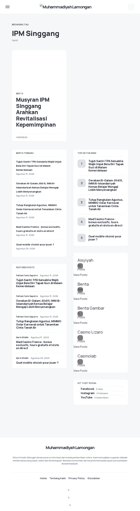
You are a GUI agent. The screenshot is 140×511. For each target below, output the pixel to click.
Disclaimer (94, 478)
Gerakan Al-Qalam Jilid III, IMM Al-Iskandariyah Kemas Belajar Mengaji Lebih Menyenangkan (37, 187)
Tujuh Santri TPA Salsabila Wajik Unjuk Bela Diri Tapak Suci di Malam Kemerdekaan (38, 165)
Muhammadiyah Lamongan (70, 447)
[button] (7, 7)
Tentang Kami (58, 478)
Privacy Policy (76, 478)
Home (43, 478)
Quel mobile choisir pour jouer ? (35, 244)
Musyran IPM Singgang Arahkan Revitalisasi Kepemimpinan (36, 112)
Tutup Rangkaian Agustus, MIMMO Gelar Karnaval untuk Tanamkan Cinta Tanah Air (38, 209)
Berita (19, 93)
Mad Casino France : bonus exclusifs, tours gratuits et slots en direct (37, 345)
